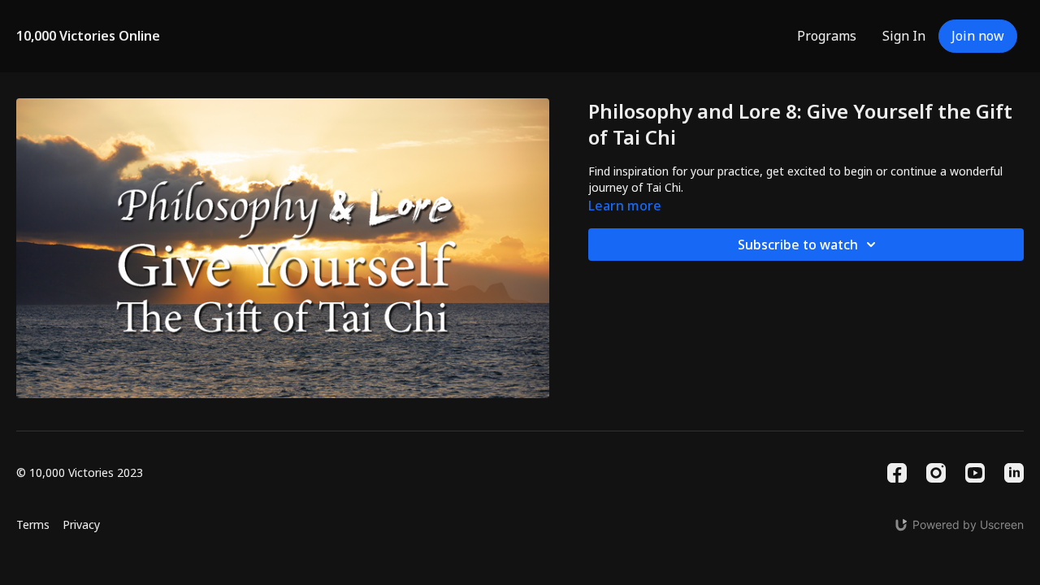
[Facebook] (897, 473)
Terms (33, 524)
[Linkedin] (1014, 473)
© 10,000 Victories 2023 (79, 473)
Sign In (903, 36)
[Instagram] (936, 473)
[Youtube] (975, 473)
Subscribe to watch (798, 245)
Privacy (81, 524)
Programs (826, 36)
